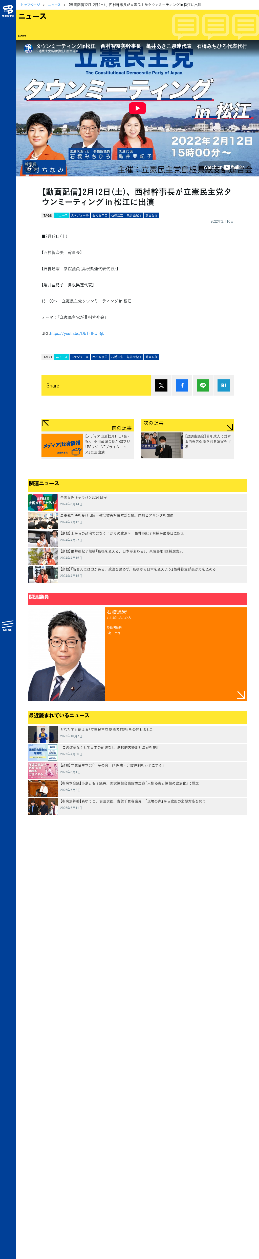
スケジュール (80, 215)
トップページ (30, 4)
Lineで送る (203, 385)
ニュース (54, 4)
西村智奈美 (99, 215)
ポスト (161, 385)
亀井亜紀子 (134, 215)
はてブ (224, 385)
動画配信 (151, 215)
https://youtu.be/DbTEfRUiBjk (77, 333)
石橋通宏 (117, 215)
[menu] (8, 625)
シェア (182, 385)
